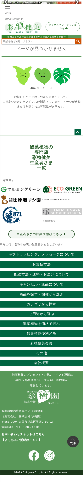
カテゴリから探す (41, 304)
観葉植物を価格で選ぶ (41, 324)
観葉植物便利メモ (41, 333)
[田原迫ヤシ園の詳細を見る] (21, 199)
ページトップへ (78, 132)
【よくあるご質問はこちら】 (22, 439)
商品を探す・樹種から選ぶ (41, 294)
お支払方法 (41, 264)
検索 (78, 41)
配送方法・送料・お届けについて (41, 274)
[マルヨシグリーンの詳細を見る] (21, 189)
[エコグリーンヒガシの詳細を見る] (62, 189)
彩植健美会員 (41, 343)
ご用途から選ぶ (41, 314)
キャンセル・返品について (41, 284)
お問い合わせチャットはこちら (23, 434)
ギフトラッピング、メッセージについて (41, 254)
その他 (41, 353)
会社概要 (41, 363)
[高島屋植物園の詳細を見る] (62, 211)
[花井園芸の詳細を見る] (12, 215)
